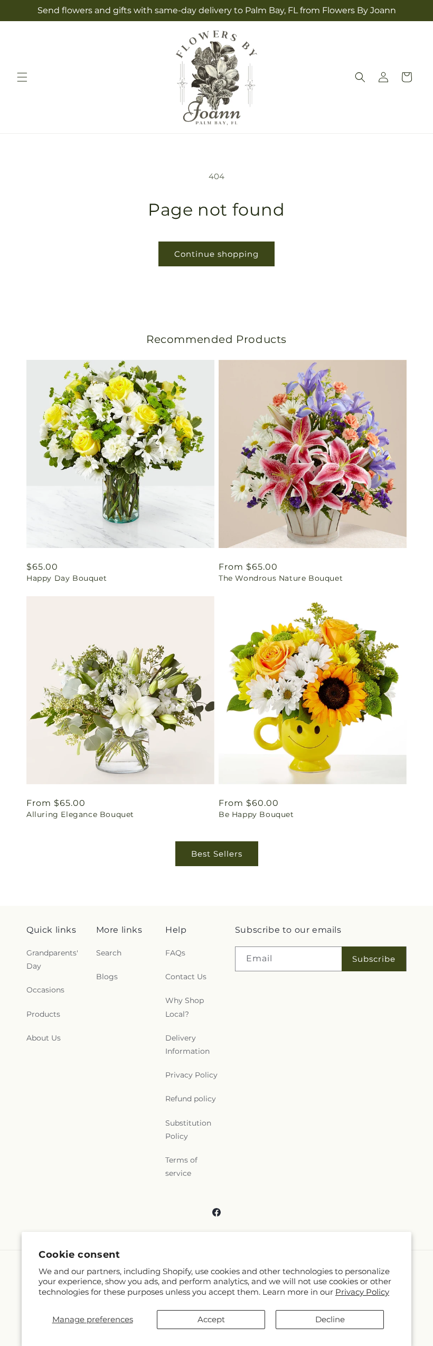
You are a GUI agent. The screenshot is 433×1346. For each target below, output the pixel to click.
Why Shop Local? (184, 1007)
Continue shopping (216, 254)
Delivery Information (187, 1044)
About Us (43, 1038)
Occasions (45, 990)
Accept (211, 1319)
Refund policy (190, 1098)
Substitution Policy (188, 1129)
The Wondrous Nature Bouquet (281, 578)
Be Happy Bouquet (256, 814)
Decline (330, 1319)
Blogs (107, 976)
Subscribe (374, 959)
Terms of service (181, 1166)
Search (108, 953)
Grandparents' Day (52, 959)
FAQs (175, 953)
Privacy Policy (362, 1292)
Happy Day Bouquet (66, 578)
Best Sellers (216, 854)
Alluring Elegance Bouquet (80, 814)
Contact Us (185, 976)
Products (43, 1014)
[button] (22, 77)
